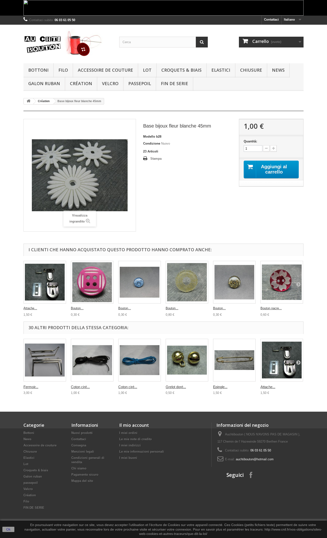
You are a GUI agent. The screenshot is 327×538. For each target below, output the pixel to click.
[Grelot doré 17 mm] (187, 360)
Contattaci (271, 19)
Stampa (156, 158)
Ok (8, 529)
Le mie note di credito (135, 439)
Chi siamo (78, 468)
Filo (63, 70)
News (278, 70)
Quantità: (250, 141)
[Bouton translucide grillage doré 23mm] (187, 282)
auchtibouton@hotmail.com (255, 459)
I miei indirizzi (130, 445)
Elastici (220, 70)
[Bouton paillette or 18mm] (234, 282)
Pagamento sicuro (84, 474)
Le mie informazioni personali (141, 451)
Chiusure (251, 70)
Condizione (151, 143)
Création (81, 83)
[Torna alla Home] (28, 101)
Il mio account (134, 425)
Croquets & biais (181, 70)
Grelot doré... (176, 387)
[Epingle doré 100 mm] (234, 360)
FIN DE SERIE (174, 83)
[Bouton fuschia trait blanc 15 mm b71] (92, 282)
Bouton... (77, 308)
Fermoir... (30, 387)
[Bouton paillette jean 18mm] (139, 282)
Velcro (110, 83)
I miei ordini (128, 433)
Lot (147, 70)
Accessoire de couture (105, 70)
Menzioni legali (82, 451)
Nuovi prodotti (82, 433)
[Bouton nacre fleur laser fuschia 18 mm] (281, 282)
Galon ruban (44, 83)
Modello (149, 136)
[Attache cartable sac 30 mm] (44, 282)
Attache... (30, 308)
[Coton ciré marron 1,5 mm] (92, 360)
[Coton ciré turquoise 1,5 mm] (139, 360)
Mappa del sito (82, 481)
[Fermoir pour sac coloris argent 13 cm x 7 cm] (44, 360)
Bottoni (38, 70)
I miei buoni (128, 458)
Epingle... (220, 387)
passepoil (139, 83)
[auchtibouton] (67, 42)
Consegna (78, 445)
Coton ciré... (80, 387)
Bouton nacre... (271, 308)
